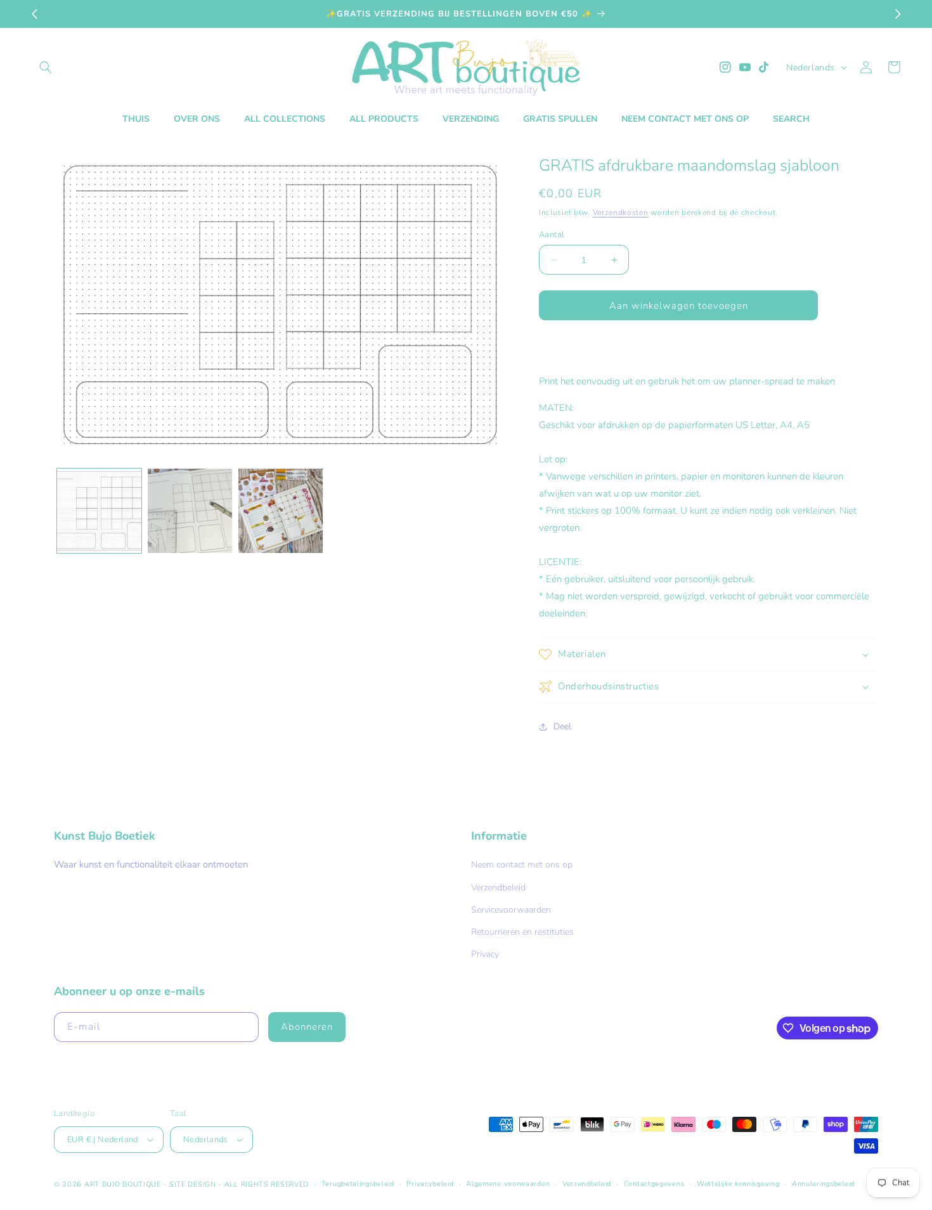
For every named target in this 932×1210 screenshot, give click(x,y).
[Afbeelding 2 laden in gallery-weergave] (190, 511)
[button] (46, 67)
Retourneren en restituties (522, 932)
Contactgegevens (654, 1183)
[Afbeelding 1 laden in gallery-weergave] (99, 511)
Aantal (551, 234)
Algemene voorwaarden (508, 1183)
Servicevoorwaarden (511, 910)
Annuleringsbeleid (823, 1183)
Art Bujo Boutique (122, 1184)
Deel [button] (562, 726)
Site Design (192, 1184)
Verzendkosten (621, 212)
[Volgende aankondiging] (898, 14)
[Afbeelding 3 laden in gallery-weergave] (280, 511)
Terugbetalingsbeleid (357, 1183)
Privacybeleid (429, 1183)
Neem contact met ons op (522, 865)
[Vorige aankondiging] (34, 14)
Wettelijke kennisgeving (738, 1183)
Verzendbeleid (498, 887)
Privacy (485, 954)
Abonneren (307, 1026)
